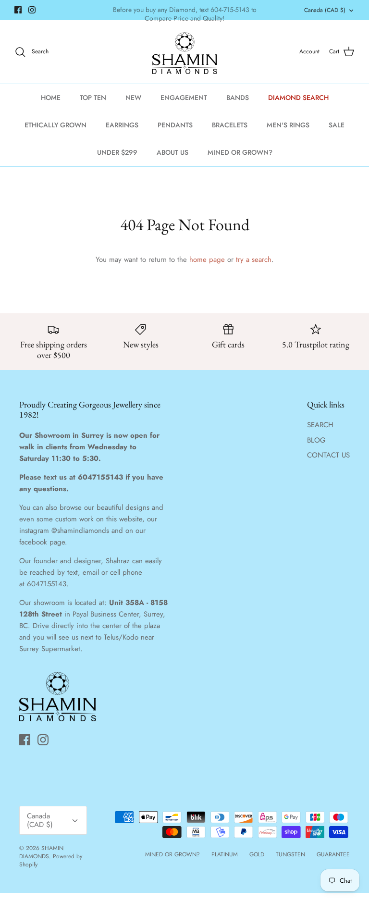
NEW (133, 97)
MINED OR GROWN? (240, 152)
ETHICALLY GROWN (55, 125)
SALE (336, 125)
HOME (51, 97)
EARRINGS (122, 125)
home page (207, 259)
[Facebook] (18, 9)
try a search (253, 259)
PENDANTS (175, 125)
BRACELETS (229, 125)
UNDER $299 (117, 152)
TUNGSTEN (290, 854)
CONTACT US (328, 455)
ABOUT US (172, 152)
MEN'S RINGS (288, 125)
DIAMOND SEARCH (298, 97)
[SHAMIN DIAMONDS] (184, 52)
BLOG (316, 440)
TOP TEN (93, 97)
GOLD (256, 854)
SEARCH (320, 425)
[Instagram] (32, 9)
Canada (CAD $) (324, 10)
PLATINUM (224, 854)
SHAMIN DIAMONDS (41, 852)
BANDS (237, 97)
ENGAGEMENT (183, 97)
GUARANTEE (333, 854)
